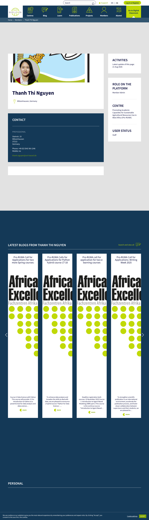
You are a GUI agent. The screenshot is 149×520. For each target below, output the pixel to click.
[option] (117, 3)
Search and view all (126, 245)
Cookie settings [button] (132, 516)
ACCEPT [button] (142, 516)
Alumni (119, 15)
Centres (30, 15)
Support (104, 3)
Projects (89, 15)
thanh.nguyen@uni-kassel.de (24, 155)
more (24, 410)
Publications (74, 15)
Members (104, 15)
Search (93, 3)
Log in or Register (132, 3)
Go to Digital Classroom (133, 11)
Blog (45, 15)
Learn (59, 15)
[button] (142, 335)
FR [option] (117, 3)
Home (10, 20)
